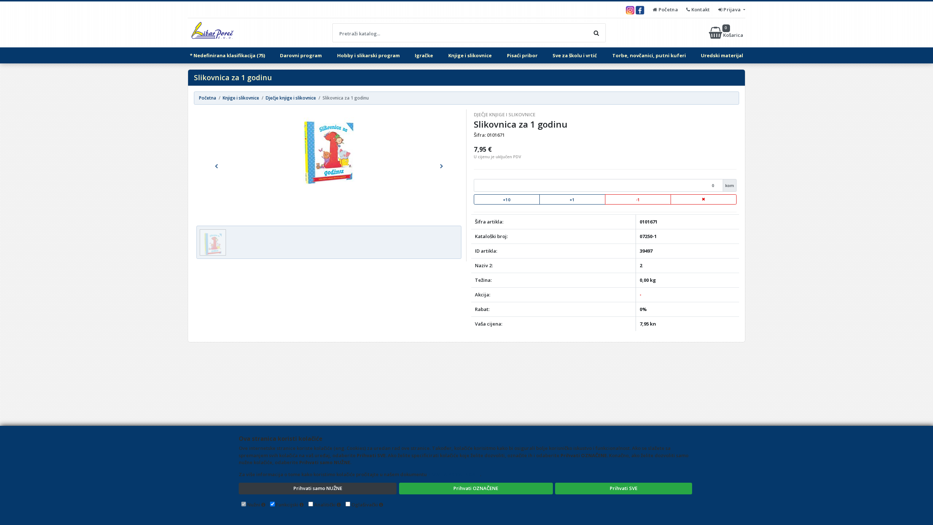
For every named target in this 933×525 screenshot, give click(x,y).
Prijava (732, 9)
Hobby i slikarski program (368, 55)
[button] (216, 166)
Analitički (325, 504)
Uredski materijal (722, 55)
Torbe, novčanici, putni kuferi (649, 55)
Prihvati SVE (623, 488)
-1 (638, 199)
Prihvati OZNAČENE (475, 488)
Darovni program (301, 55)
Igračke (424, 55)
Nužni (253, 504)
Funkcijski (287, 504)
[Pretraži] (596, 33)
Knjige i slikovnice (470, 55)
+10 (507, 199)
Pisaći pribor (522, 55)
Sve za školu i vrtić (575, 55)
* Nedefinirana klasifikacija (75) (227, 55)
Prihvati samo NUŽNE (317, 488)
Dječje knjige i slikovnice (504, 114)
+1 (572, 199)
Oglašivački (364, 504)
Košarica (733, 32)
